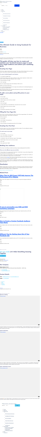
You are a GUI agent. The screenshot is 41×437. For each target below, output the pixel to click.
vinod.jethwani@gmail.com (6, 270)
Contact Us (3, 31)
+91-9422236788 (4, 2)
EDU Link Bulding (5, 18)
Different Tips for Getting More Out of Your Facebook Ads (14, 235)
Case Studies (3, 25)
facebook (4, 170)
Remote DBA (5, 28)
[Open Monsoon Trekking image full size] (20, 311)
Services (3, 283)
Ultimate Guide (11, 170)
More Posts (4, 51)
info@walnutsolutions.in (6, 276)
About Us (3, 10)
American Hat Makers (6, 27)
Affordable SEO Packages (6, 15)
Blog (2, 30)
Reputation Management (6, 22)
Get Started (1, 32)
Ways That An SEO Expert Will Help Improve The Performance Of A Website (16, 176)
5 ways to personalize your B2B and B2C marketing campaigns (14, 207)
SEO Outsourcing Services (6, 13)
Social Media (1, 42)
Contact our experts (5, 260)
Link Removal (5, 24)
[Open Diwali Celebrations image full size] (20, 346)
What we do (3, 11)
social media (7, 170)
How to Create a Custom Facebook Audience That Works (15, 222)
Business (1, 170)
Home (2, 9)
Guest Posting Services (6, 20)
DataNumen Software (6, 29)
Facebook (8, 157)
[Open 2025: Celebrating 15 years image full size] (20, 382)
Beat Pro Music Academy (6, 26)
